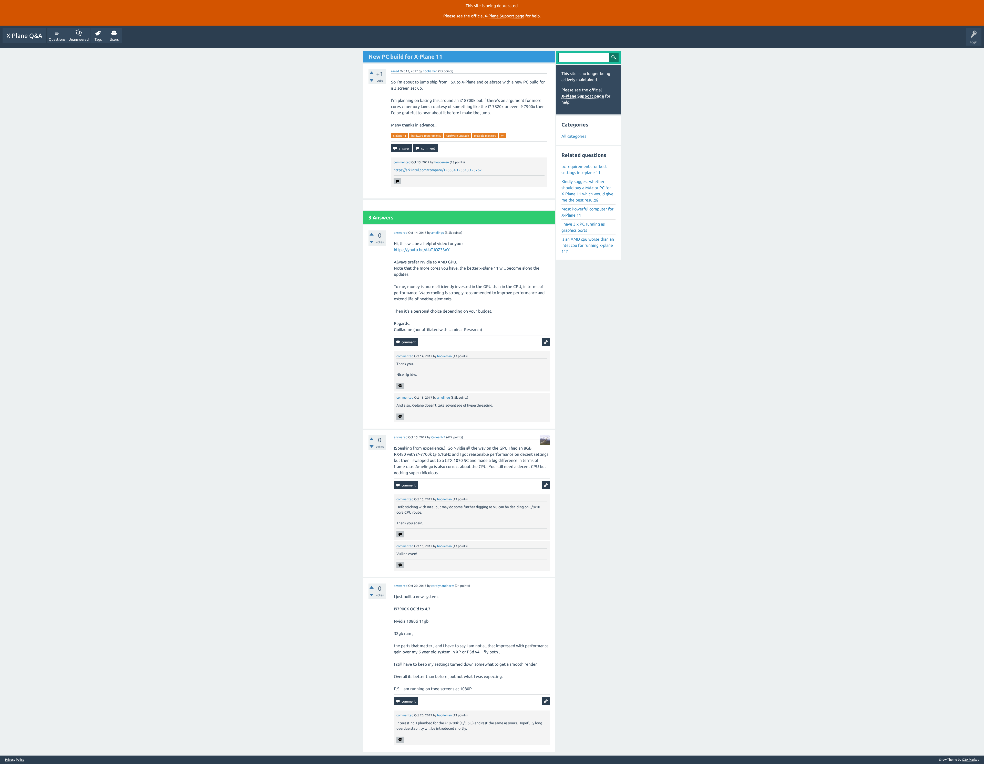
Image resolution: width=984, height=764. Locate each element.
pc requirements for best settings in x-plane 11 (584, 169)
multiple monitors (485, 135)
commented (402, 162)
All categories (573, 136)
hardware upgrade (457, 135)
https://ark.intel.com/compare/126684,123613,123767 (438, 170)
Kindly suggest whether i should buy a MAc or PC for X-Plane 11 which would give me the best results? (587, 190)
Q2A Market (970, 759)
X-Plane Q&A (24, 35)
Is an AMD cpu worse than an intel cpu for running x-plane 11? (587, 245)
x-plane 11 (399, 135)
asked (395, 71)
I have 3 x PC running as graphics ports (583, 227)
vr (502, 135)
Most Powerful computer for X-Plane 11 (587, 212)
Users (114, 39)
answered (400, 232)
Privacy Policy (14, 759)
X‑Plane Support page (504, 16)
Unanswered (78, 39)
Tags (98, 39)
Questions (57, 39)
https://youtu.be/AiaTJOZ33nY (422, 249)
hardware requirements (426, 135)
